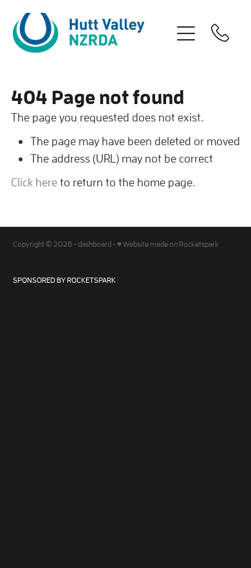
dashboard (94, 244)
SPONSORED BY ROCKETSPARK (64, 280)
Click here (34, 182)
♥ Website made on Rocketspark (168, 244)
